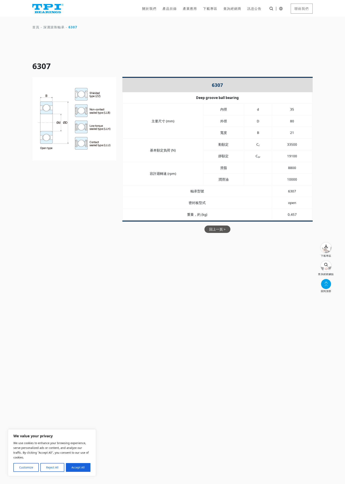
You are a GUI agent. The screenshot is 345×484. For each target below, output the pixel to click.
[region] (52, 452)
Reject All (52, 467)
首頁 (36, 27)
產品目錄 (170, 8)
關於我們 (149, 8)
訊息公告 (254, 8)
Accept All (78, 467)
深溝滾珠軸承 (54, 27)
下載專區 (210, 8)
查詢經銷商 (232, 8)
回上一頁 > (217, 229)
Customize (26, 467)
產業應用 (190, 8)
